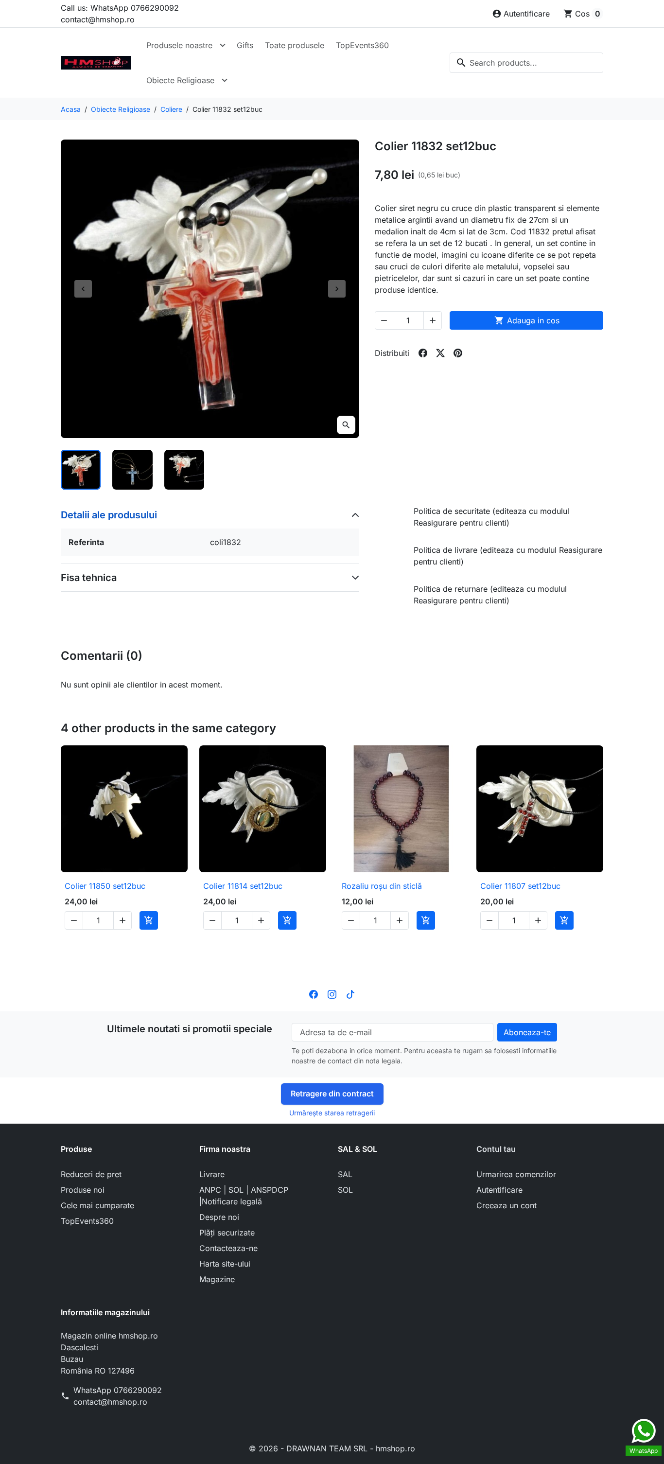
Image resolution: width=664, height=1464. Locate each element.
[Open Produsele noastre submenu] (222, 45)
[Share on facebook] (423, 353)
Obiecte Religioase (180, 80)
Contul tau (496, 1149)
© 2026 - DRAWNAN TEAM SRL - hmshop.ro (332, 1448)
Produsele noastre (179, 45)
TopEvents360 (362, 45)
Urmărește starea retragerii (332, 1113)
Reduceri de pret (91, 1174)
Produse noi (83, 1190)
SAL (345, 1174)
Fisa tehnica (89, 577)
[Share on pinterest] (458, 353)
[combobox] (526, 63)
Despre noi (219, 1217)
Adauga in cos (526, 320)
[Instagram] (332, 994)
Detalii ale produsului (109, 515)
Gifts (245, 45)
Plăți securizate (227, 1232)
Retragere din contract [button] (332, 1093)
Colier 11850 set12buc (105, 886)
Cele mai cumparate (97, 1205)
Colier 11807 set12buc (520, 886)
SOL (345, 1190)
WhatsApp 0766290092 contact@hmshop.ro (117, 1396)
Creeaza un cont (506, 1205)
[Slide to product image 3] (184, 470)
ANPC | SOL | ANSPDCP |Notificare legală (243, 1195)
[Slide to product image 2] (132, 470)
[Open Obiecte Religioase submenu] (224, 80)
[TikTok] (350, 994)
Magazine (217, 1279)
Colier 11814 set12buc (242, 886)
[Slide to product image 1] (81, 470)
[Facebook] (313, 994)
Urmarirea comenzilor (516, 1174)
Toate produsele (294, 45)
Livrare (212, 1174)
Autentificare (499, 1190)
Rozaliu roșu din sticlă (382, 886)
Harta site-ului (224, 1264)
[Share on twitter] (440, 353)
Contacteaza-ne (228, 1248)
